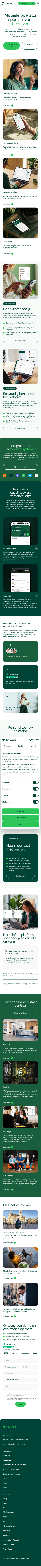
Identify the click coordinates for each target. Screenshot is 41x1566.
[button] (9, 303)
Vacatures (7, 1460)
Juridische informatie (11, 1540)
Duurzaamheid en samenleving (15, 1464)
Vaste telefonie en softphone (14, 1444)
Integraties (7, 1483)
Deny (20, 824)
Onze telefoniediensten (12, 1474)
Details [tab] (20, 746)
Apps (5, 1503)
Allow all (20, 811)
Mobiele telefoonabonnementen (15, 1440)
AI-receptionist (9, 1526)
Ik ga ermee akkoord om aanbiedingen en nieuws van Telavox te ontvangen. (21, 1399)
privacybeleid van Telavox (20, 1394)
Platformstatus (8, 1512)
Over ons (6, 1455)
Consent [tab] (7, 746)
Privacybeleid (8, 1544)
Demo (5, 1487)
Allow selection (20, 818)
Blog (5, 1499)
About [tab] (33, 746)
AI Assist (6, 1530)
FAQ (4, 1507)
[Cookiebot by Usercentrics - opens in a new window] (29, 740)
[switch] (36, 789)
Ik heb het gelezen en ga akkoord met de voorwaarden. (22, 1394)
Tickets (6, 1478)
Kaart (5, 1516)
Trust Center (8, 1549)
